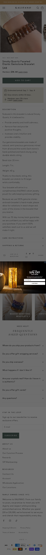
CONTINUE (34, 283)
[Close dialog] (45, 262)
